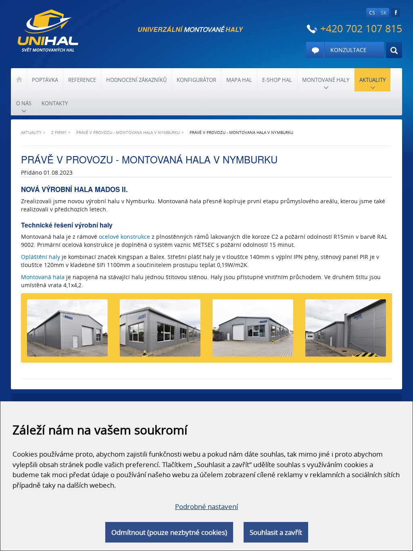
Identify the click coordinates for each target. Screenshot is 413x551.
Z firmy (59, 132)
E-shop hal (277, 79)
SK (383, 12)
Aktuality (372, 79)
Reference (82, 79)
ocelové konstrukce (124, 236)
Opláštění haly (40, 257)
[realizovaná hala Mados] (252, 331)
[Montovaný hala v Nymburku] (160, 331)
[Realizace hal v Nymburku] (345, 331)
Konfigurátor (196, 79)
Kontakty (55, 103)
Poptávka (45, 79)
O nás (23, 103)
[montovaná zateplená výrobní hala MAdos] (67, 331)
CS (372, 12)
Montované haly (325, 79)
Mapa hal (239, 79)
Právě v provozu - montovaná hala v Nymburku (128, 132)
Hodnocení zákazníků (136, 79)
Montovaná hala (43, 277)
